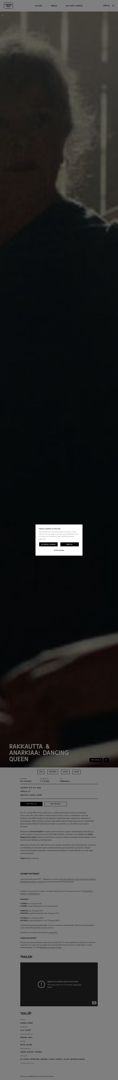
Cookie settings (59, 550)
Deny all (69, 544)
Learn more (42, 539)
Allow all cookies (48, 544)
